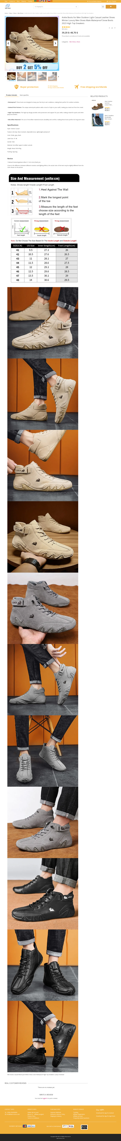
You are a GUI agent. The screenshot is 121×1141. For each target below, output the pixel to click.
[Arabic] (35, 1)
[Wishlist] (103, 7)
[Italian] (47, 1)
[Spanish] (51, 1)
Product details (11, 95)
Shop (6, 1)
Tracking (30, 1)
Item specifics (24, 95)
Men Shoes (20, 13)
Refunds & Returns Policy (57, 1114)
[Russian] (49, 1)
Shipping (23, 1)
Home (6, 13)
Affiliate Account (78, 1116)
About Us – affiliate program (36, 1114)
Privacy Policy (31, 1116)
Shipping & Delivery (55, 1116)
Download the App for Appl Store (105, 1116)
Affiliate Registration (79, 1114)
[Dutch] (40, 1)
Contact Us (12, 1)
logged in (45, 1098)
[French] (44, 1)
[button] (8, 43)
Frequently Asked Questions (81, 1118)
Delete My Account (33, 1112)
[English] (42, 1)
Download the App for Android (105, 1113)
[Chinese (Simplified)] (38, 1)
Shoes (14, 13)
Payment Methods (55, 1112)
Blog (18, 1)
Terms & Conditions (33, 1118)
